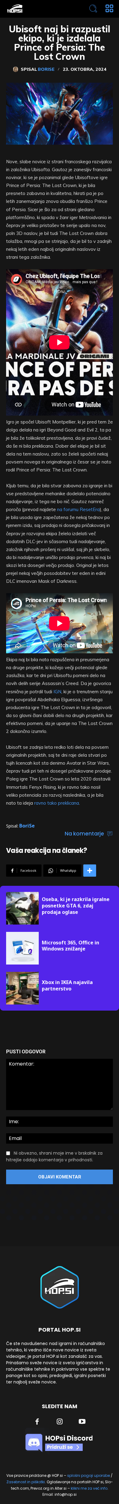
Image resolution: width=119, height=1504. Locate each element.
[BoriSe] (17, 69)
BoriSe (46, 69)
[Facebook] (37, 1422)
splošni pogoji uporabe (88, 1475)
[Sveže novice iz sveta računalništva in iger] (38, 9)
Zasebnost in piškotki (25, 1481)
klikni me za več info (89, 1488)
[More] (89, 870)
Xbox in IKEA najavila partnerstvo (67, 985)
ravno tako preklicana (56, 803)
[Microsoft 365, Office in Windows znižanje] (22, 948)
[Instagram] (60, 1422)
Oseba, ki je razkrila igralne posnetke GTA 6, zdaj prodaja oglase (76, 905)
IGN (57, 691)
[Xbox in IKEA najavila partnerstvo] (22, 988)
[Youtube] (82, 1422)
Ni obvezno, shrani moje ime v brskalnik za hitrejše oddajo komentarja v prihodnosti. (54, 1156)
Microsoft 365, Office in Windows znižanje (70, 945)
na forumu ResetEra (78, 509)
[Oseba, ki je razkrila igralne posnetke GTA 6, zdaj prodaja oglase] (22, 908)
